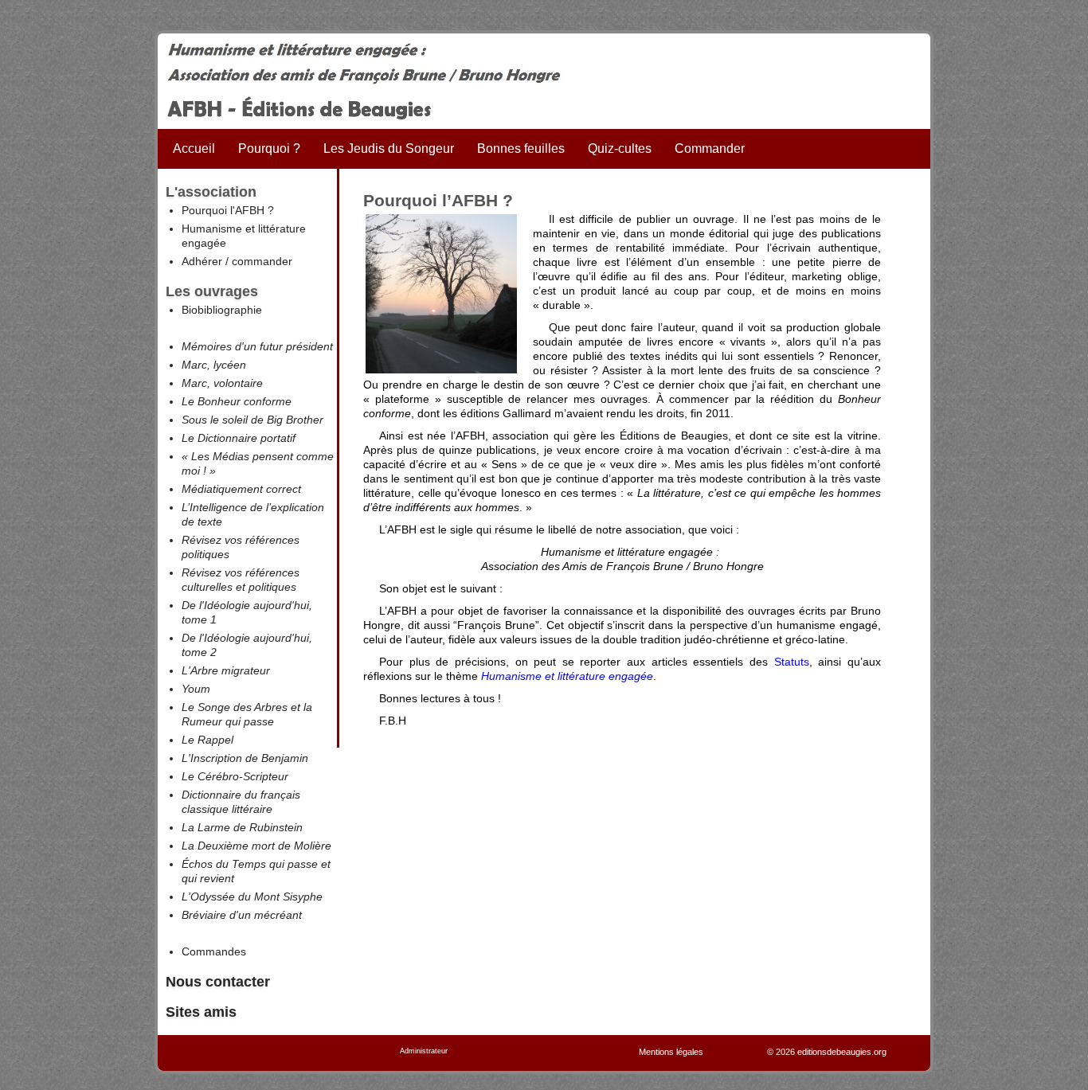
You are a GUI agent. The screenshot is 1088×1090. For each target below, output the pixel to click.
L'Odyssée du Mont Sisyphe (252, 896)
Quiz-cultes (620, 148)
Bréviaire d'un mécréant (242, 914)
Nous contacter (218, 982)
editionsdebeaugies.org (841, 1052)
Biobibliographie (222, 309)
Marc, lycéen (214, 364)
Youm (196, 688)
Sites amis (201, 1012)
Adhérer (202, 261)
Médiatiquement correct (241, 488)
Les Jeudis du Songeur (388, 148)
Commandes (214, 951)
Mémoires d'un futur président (257, 346)
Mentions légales (671, 1052)
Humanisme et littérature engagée (567, 676)
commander (262, 261)
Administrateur (424, 1051)
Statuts (791, 661)
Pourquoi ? (269, 148)
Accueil (194, 148)
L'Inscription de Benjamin (245, 758)
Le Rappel (207, 739)
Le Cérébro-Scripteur (235, 776)
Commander (710, 148)
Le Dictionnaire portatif (238, 438)
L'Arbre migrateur (226, 670)
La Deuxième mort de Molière (256, 845)
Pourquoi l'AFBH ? (228, 210)
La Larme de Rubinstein (242, 827)
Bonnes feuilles (521, 148)
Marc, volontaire (222, 383)
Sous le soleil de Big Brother (252, 419)
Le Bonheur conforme (237, 401)
